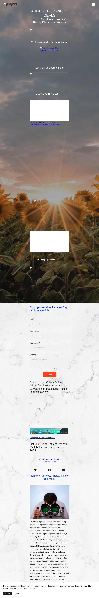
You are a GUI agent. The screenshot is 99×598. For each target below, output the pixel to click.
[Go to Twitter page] (36, 470)
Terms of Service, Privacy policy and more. (49, 477)
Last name (34, 331)
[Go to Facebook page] (50, 470)
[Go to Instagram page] (63, 470)
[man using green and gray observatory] (49, 502)
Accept (7, 593)
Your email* (35, 343)
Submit (49, 375)
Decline (18, 593)
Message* (34, 355)
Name (32, 319)
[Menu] (93, 4)
